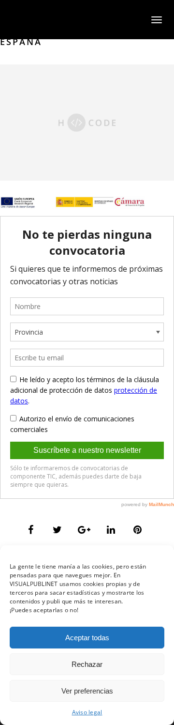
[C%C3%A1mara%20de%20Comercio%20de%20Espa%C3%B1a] (31, 530)
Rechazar (87, 664)
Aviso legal (87, 712)
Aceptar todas (87, 637)
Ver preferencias (87, 691)
